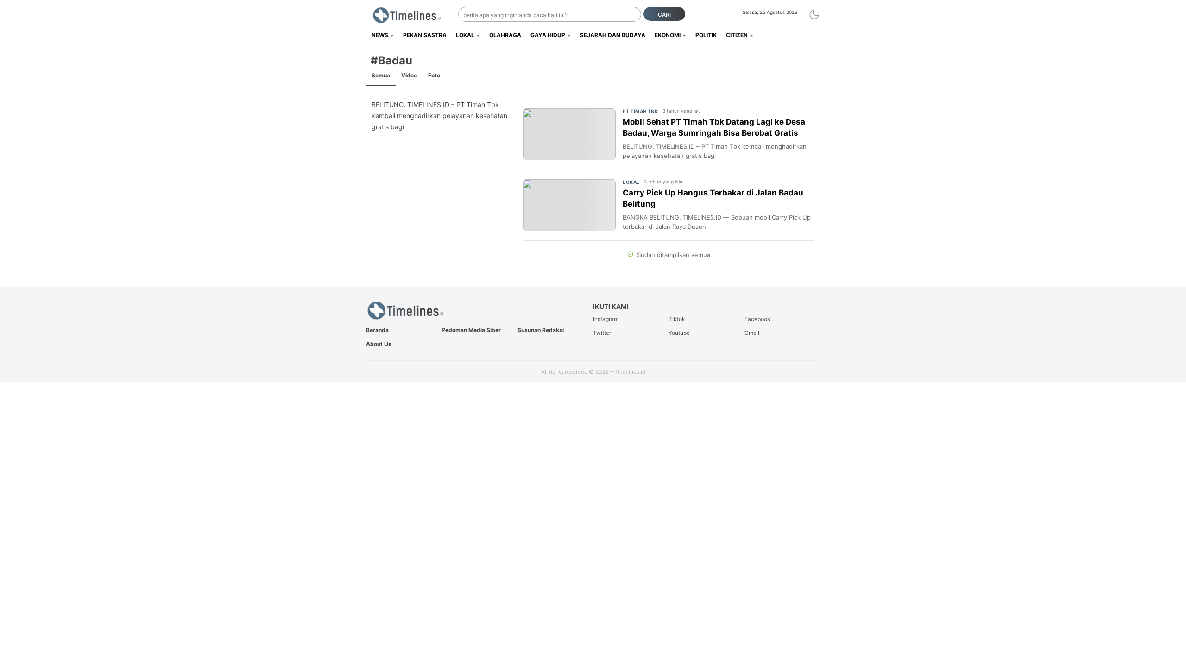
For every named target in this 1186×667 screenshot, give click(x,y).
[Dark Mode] (814, 14)
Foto (434, 75)
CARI (664, 14)
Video (409, 75)
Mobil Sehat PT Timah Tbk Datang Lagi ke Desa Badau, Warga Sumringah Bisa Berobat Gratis (714, 127)
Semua (381, 75)
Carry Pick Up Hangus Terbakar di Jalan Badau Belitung (713, 198)
